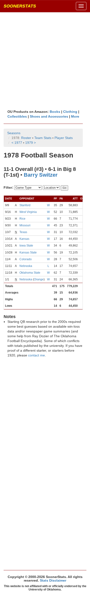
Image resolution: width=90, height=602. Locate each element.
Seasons (13, 133)
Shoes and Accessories (49, 116)
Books (55, 112)
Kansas (24, 239)
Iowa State (26, 245)
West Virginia (28, 212)
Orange (39, 279)
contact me (36, 355)
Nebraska (25, 266)
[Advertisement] (45, 61)
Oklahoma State (29, 272)
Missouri (24, 225)
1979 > (30, 142)
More (75, 116)
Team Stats (42, 138)
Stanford (24, 205)
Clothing (70, 112)
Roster (26, 138)
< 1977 (17, 142)
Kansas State (28, 252)
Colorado (25, 259)
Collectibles (17, 116)
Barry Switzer (41, 175)
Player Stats (63, 138)
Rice (22, 218)
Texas (23, 232)
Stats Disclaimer (53, 580)
